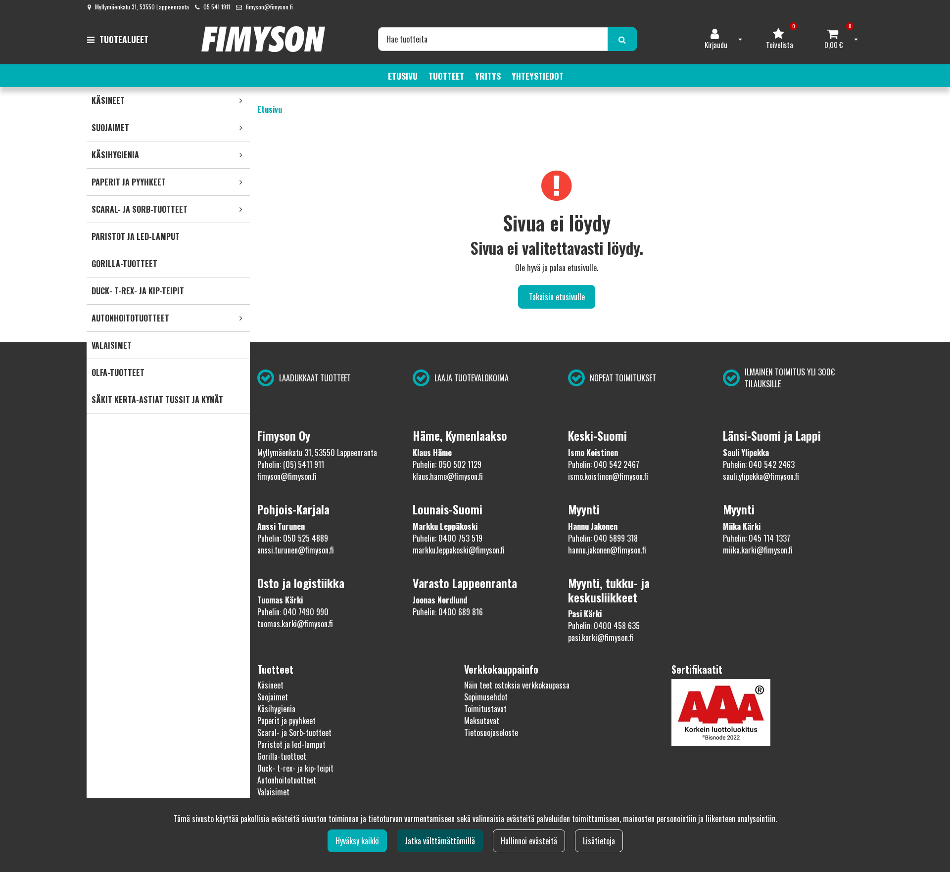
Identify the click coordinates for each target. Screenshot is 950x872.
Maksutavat (481, 721)
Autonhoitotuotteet (286, 780)
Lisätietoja (599, 841)
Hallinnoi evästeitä (529, 841)
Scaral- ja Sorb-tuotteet (294, 732)
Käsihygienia (276, 709)
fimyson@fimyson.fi (269, 6)
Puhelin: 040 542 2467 (603, 464)
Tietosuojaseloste (491, 732)
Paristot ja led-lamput (291, 744)
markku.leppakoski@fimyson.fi (459, 550)
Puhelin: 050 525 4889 (292, 538)
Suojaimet (272, 697)
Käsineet (270, 685)
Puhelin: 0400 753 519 (447, 538)
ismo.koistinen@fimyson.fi (608, 476)
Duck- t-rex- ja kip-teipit (295, 768)
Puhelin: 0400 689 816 (448, 612)
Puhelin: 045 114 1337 (756, 538)
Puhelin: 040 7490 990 (293, 612)
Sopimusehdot (486, 697)
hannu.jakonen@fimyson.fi (607, 550)
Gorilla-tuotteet (281, 756)
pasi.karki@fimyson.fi (600, 637)
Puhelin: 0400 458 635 (604, 626)
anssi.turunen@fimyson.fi (295, 550)
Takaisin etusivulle (557, 297)
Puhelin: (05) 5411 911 (290, 464)
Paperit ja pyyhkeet (286, 721)
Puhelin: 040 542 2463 (759, 464)
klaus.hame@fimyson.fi (448, 476)
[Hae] (622, 39)
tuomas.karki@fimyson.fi (295, 624)
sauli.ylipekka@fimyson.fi (761, 476)
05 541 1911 (216, 6)
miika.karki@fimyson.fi (758, 550)
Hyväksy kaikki (357, 841)
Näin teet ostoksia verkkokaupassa (517, 685)
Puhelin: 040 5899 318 (603, 538)
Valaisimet (273, 792)
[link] (241, 100)
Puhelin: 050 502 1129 (447, 464)
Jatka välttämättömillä (440, 841)
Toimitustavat (485, 709)
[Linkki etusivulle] (263, 39)
